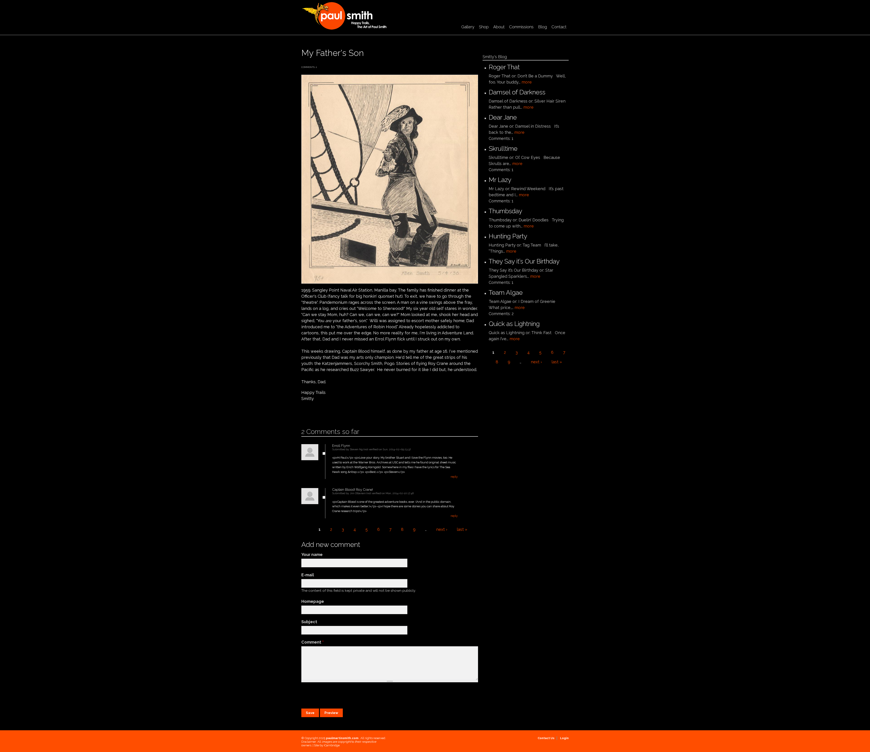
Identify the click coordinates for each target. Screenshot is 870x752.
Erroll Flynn (341, 446)
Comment (312, 642)
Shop (484, 26)
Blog (542, 26)
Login (564, 738)
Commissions (521, 26)
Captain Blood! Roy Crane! (352, 490)
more (527, 82)
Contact (558, 26)
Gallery (467, 26)
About (499, 26)
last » (462, 529)
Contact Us (546, 738)
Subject (309, 621)
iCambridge (332, 745)
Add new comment (315, 413)
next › (441, 529)
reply (454, 476)
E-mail (307, 574)
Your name (312, 554)
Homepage (312, 601)
